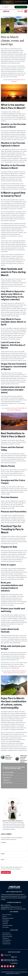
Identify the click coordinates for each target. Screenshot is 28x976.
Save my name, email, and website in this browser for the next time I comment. (11, 868)
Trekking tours (6, 780)
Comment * (4, 842)
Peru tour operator (6, 914)
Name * (3, 853)
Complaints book (6, 943)
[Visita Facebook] (2, 966)
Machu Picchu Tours (8, 775)
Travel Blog (5, 921)
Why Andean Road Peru (7, 918)
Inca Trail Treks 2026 (8, 772)
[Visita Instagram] (5, 966)
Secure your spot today (20, 1)
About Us (4, 916)
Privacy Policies (6, 942)
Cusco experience (7, 782)
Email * (2, 859)
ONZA (20, 973)
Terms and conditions (7, 925)
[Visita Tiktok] (8, 966)
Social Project (5, 920)
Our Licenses (5, 927)
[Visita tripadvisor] (13, 966)
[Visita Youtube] (10, 966)
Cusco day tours (7, 777)
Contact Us (5, 923)
